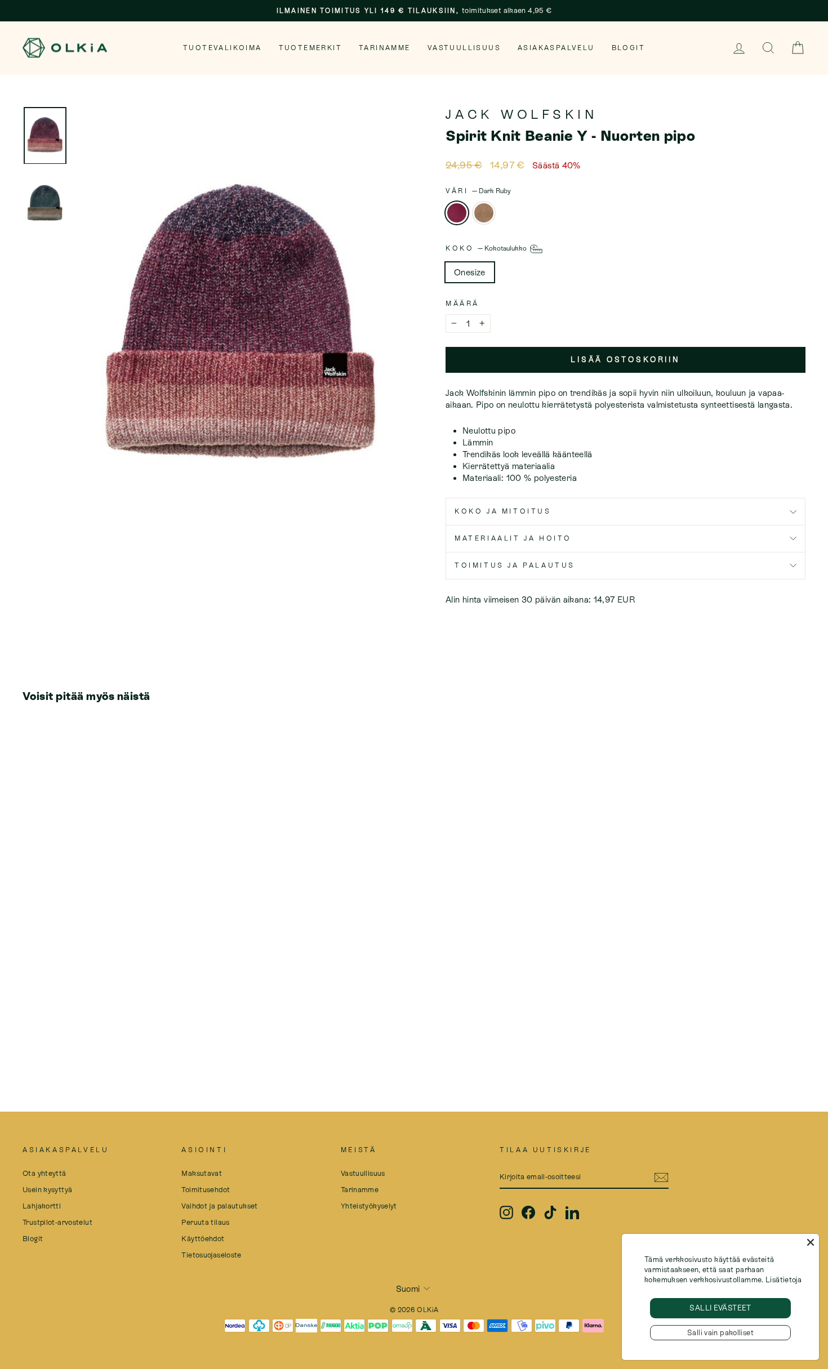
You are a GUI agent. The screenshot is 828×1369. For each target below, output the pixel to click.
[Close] (810, 1242)
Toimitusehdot (205, 1189)
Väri (478, 191)
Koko (487, 248)
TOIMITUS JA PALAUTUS (515, 565)
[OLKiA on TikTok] (550, 1212)
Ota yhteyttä (44, 1173)
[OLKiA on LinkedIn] (572, 1212)
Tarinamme (385, 48)
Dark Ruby (457, 213)
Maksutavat (201, 1173)
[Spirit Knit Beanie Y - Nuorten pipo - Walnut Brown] (45, 1030)
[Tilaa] (661, 1177)
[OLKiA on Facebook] (528, 1212)
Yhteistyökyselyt (369, 1206)
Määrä (462, 303)
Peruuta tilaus (205, 1222)
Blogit (628, 48)
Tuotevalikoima (222, 48)
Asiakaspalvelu (556, 48)
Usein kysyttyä (47, 1189)
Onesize (470, 272)
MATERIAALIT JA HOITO (513, 538)
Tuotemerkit (310, 48)
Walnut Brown (484, 213)
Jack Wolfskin (522, 114)
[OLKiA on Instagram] (506, 1212)
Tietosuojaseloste (211, 1255)
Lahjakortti (42, 1206)
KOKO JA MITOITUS (503, 511)
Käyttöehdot (202, 1238)
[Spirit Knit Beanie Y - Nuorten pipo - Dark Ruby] (30, 1030)
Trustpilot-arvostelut (57, 1222)
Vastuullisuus (464, 48)
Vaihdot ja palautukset (219, 1206)
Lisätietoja (783, 1280)
